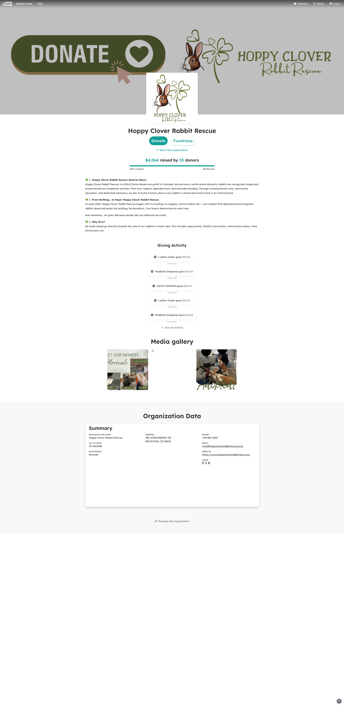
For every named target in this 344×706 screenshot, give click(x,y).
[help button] (339, 701)
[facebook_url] (203, 463)
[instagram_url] (206, 463)
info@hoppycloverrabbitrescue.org (222, 446)
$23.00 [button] (188, 286)
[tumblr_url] (209, 463)
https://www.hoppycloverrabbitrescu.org (226, 454)
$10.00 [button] (189, 271)
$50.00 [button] (186, 257)
